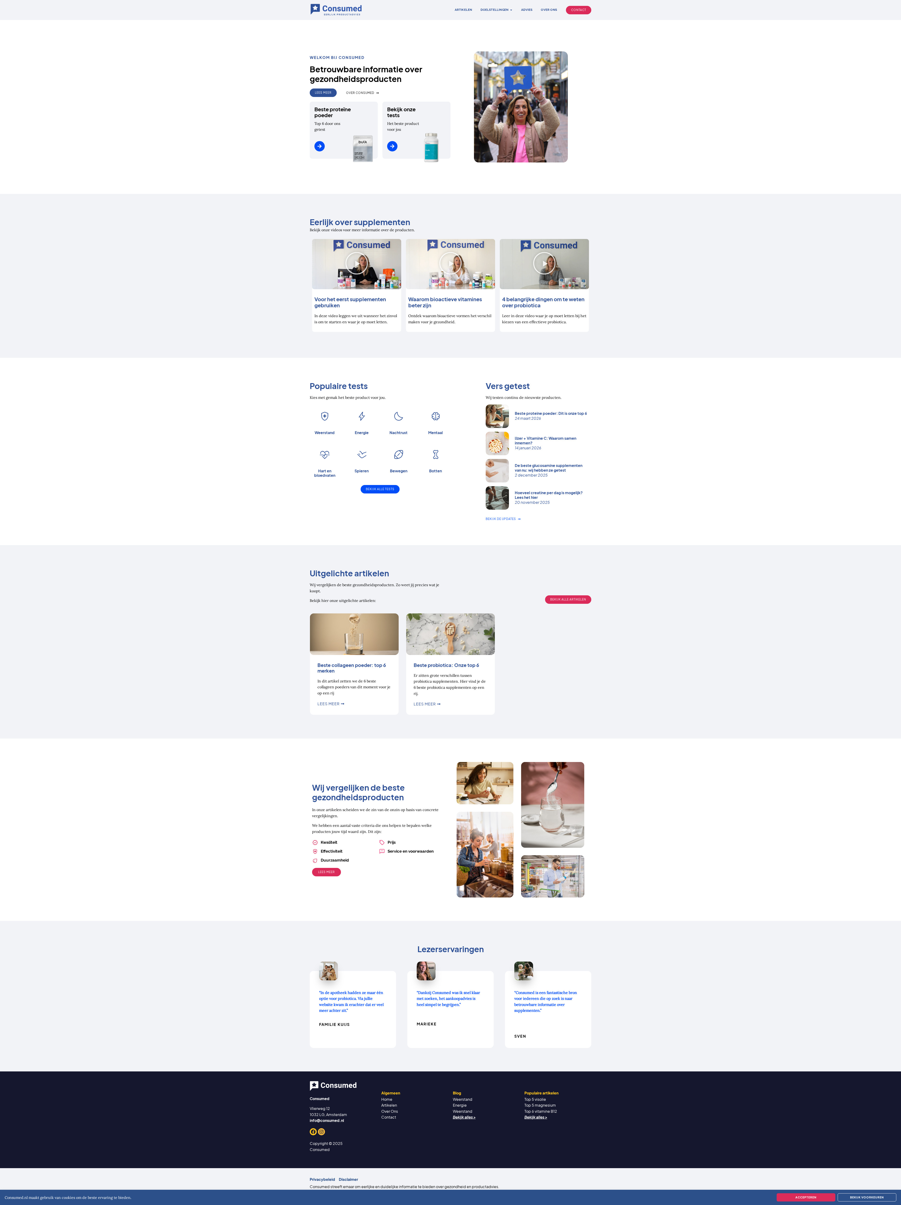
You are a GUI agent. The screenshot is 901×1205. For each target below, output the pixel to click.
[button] (356, 264)
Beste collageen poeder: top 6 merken (351, 668)
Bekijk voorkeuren (867, 1197)
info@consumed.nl (327, 1120)
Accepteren (806, 1197)
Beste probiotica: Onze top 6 (446, 665)
